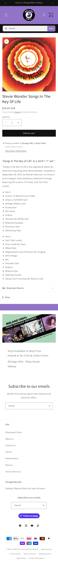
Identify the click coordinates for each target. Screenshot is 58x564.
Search (51, 28)
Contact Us (10, 445)
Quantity (6, 116)
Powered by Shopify (30, 549)
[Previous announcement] (5, 3)
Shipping (17, 112)
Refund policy (11, 458)
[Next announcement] (53, 3)
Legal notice (21, 558)
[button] (6, 15)
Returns (9, 465)
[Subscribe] (49, 405)
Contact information (37, 558)
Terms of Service (13, 471)
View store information (16, 150)
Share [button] (7, 297)
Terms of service (30, 554)
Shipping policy (45, 554)
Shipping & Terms (13, 432)
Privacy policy (15, 554)
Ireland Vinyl (17, 549)
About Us (9, 438)
